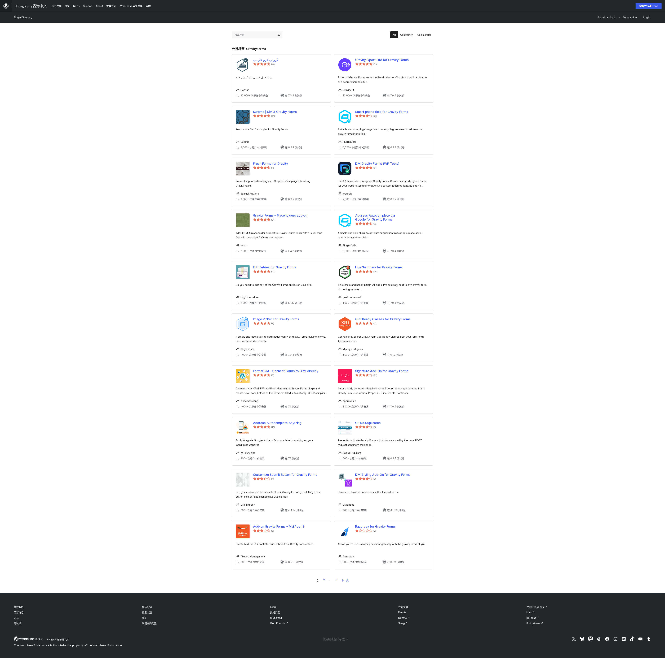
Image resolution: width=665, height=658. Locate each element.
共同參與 (403, 606)
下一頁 (345, 580)
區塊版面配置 (149, 623)
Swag (403, 623)
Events (402, 612)
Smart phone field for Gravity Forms (381, 112)
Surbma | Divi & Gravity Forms (275, 112)
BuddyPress (534, 623)
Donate (404, 617)
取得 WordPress (648, 6)
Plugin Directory (23, 17)
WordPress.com (536, 606)
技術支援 (275, 612)
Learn (273, 606)
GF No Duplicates (368, 423)
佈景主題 (147, 612)
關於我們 (19, 606)
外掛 (144, 617)
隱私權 (17, 623)
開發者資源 (276, 617)
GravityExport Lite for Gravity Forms (382, 60)
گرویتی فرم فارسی (265, 60)
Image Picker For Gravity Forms (276, 319)
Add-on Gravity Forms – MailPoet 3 (278, 526)
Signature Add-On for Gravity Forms (381, 371)
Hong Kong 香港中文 (57, 639)
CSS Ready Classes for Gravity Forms (383, 319)
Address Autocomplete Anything (277, 423)
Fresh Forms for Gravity (270, 163)
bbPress (532, 617)
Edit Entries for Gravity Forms (274, 267)
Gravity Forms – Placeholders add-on (280, 215)
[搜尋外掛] (279, 34)
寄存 (16, 617)
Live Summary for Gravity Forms (379, 267)
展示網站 (147, 606)
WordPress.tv (279, 623)
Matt (530, 612)
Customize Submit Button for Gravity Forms (285, 474)
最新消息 (19, 612)
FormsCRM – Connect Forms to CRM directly (285, 371)
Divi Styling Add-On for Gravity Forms (382, 474)
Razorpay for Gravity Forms (375, 526)
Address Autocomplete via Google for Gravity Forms (375, 217)
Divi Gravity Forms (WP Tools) (377, 163)
